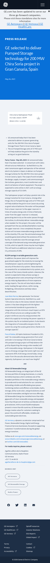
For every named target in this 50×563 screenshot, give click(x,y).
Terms (6, 544)
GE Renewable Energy (16, 484)
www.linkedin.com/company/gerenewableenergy (23, 439)
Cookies (30, 548)
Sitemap (29, 551)
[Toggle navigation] (43, 4)
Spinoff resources (32, 526)
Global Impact (33, 537)
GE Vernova (31, 24)
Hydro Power (13, 492)
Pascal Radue (10, 334)
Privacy (7, 548)
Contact (29, 544)
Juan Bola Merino (11, 296)
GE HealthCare (30, 25)
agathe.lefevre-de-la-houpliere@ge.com (20, 462)
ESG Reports (31, 534)
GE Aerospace (15, 24)
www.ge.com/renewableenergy (26, 436)
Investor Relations (33, 530)
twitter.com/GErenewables (17, 442)
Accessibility (10, 551)
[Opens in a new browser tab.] (9, 505)
